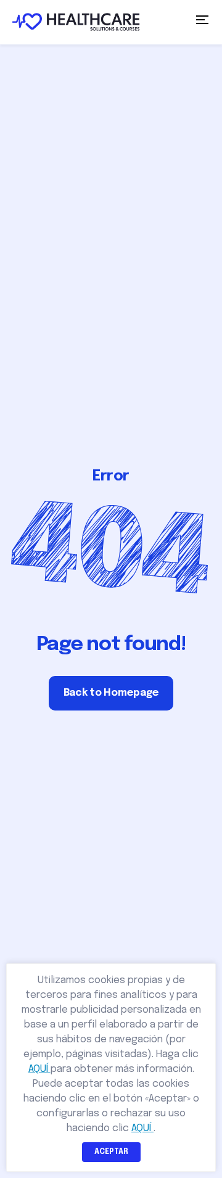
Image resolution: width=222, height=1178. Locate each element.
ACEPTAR (111, 1152)
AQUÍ (39, 1069)
